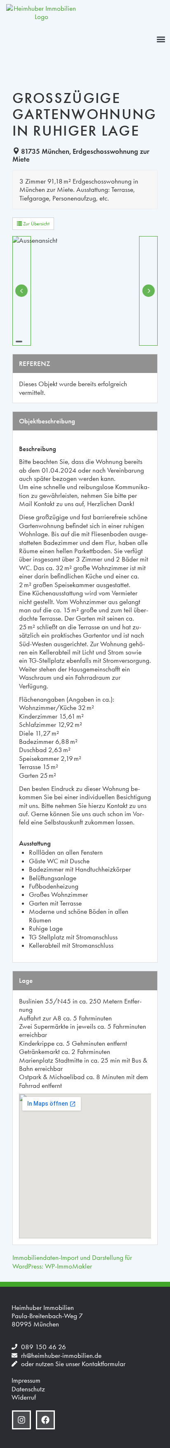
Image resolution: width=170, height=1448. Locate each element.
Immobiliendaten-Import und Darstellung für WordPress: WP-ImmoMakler (72, 1261)
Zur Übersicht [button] (36, 224)
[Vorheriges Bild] (21, 291)
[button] (161, 39)
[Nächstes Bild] (148, 291)
